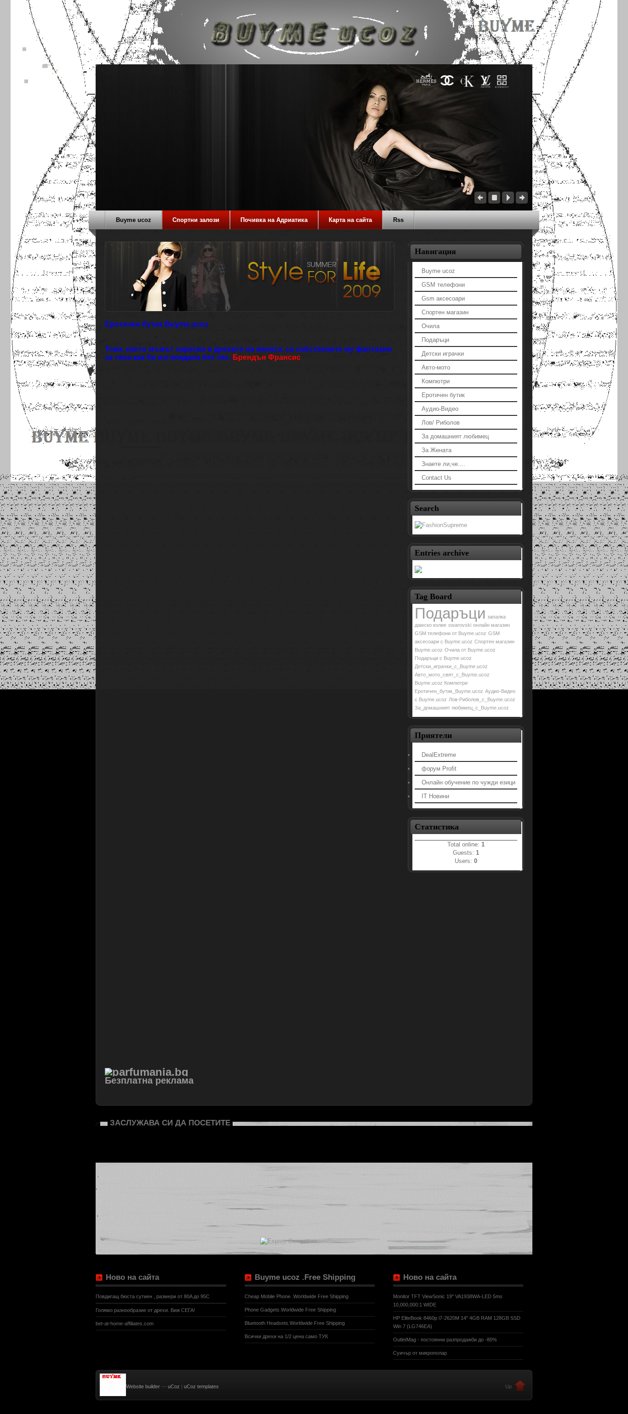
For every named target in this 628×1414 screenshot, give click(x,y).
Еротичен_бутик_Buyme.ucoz (449, 691)
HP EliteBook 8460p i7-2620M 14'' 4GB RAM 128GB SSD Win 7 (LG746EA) (456, 1322)
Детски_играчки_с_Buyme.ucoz (451, 666)
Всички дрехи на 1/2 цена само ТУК (286, 1336)
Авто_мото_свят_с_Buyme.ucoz (452, 674)
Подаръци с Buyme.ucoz (443, 658)
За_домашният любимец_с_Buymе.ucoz (462, 707)
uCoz (174, 1386)
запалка (496, 616)
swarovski (459, 625)
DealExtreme (439, 754)
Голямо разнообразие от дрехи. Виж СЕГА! (145, 1310)
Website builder (143, 1386)
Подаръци (450, 613)
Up (508, 1386)
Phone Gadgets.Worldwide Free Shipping (290, 1309)
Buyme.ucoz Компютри (441, 683)
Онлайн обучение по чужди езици (468, 782)
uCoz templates (201, 1386)
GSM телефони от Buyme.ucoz (450, 633)
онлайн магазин (491, 625)
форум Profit (439, 768)
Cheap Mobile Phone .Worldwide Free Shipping (296, 1296)
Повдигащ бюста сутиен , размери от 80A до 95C (153, 1296)
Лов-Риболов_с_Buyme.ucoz (482, 699)
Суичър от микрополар (420, 1353)
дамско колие (430, 625)
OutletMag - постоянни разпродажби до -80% (445, 1339)
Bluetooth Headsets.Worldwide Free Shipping (295, 1323)
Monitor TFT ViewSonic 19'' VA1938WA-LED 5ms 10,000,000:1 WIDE (447, 1300)
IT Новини (435, 796)
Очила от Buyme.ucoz (470, 650)
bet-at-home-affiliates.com (125, 1323)
